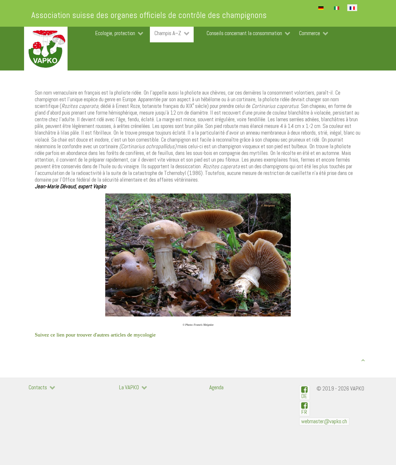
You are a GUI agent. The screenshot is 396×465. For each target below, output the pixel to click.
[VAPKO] (46, 48)
